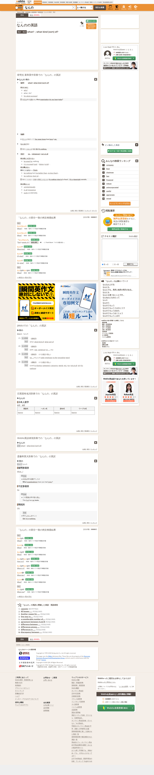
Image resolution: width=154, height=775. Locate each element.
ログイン (130, 8)
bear (108, 169)
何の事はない (25, 167)
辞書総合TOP (19, 693)
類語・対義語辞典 (77, 683)
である (35, 170)
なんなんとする (109, 284)
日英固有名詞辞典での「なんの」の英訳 (37, 393)
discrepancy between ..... (31, 632)
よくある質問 (123, 686)
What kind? (21, 249)
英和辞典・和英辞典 (31, 12)
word (68, 358)
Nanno (20, 412)
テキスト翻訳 (110, 236)
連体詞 (33, 338)
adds (43, 358)
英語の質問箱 (76, 712)
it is (27, 519)
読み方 (19, 334)
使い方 (116, 9)
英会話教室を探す (108, 2)
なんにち (106, 287)
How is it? (20, 561)
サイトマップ (19, 691)
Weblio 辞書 (20, 12)
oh (79, 365)
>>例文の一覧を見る (24, 277)
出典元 (72, 210)
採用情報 (46, 710)
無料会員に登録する (120, 229)
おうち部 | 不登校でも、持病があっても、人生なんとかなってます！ (82, 753)
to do (46, 164)
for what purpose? (31, 96)
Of (18, 256)
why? (26, 90)
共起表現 (56, 2)
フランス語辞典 (77, 699)
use (35, 164)
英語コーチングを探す (96, 2)
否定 (22, 154)
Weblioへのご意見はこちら (107, 682)
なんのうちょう (109, 305)
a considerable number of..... (33, 619)
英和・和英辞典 (106, 326)
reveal (108, 199)
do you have (53, 99)
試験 (31, 99)
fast (107, 176)
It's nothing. (42, 149)
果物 (27, 497)
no (29, 154)
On (18, 263)
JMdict (50, 656)
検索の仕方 (18, 683)
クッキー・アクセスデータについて (27, 699)
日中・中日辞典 (106, 328)
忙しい (24, 139)
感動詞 (33, 362)
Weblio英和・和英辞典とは (24, 680)
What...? (20, 472)
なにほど (24, 144)
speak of (25, 242)
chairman (110, 172)
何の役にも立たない (27, 158)
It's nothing (53, 179)
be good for (28, 161)
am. (55, 139)
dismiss (39, 365)
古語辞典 (104, 331)
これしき (29, 149)
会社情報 (46, 708)
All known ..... (26, 611)
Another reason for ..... (30, 614)
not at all (44, 154)
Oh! (37, 149)
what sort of (49, 342)
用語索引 (81, 210)
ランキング (87, 210)
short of (35, 176)
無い (38, 497)
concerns (54, 365)
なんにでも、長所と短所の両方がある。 (118, 290)
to (35, 365)
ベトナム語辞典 (106, 337)
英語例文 (44, 2)
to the (55, 358)
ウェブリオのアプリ (21, 705)
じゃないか (44, 179)
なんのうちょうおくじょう (113, 313)
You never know (40, 139)
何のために (24, 87)
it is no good (28, 164)
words (61, 365)
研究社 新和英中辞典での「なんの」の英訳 (39, 74)
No (18, 490)
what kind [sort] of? (41, 83)
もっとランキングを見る (120, 203)
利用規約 (18, 685)
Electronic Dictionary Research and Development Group (63, 657)
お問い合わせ (47, 680)
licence (43, 660)
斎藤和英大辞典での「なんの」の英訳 (36, 456)
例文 (31, 15)
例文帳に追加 (32, 226)
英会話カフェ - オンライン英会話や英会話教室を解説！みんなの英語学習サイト (82, 745)
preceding (61, 358)
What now (20, 592)
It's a (71, 179)
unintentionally (29, 187)
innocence (32, 190)
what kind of (39, 342)
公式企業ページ (48, 705)
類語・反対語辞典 (107, 324)
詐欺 (34, 179)
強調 (22, 134)
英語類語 (50, 2)
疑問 (22, 83)
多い (48, 354)
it (28, 242)
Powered (109, 180)
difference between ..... (30, 624)
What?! (19, 228)
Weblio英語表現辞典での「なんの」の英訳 (39, 438)
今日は (24, 99)
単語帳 (104, 343)
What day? (21, 575)
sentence (41, 350)
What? (19, 235)
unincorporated (112, 187)
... (49, 350)
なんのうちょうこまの (111, 316)
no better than (41, 173)
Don (19, 242)
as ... (32, 358)
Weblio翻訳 (133, 236)
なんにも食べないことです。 (114, 295)
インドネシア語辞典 (107, 333)
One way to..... (27, 616)
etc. (65, 365)
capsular (24, 609)
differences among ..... (30, 627)
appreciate (110, 195)
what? (30, 83)
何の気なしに (25, 184)
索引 (76, 210)
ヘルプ (17, 696)
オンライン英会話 (84, 2)
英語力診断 (69, 2)
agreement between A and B (33, 622)
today (60, 99)
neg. (36, 350)
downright (76, 179)
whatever (36, 154)
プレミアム (123, 8)
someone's (47, 365)
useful (108, 191)
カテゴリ (94, 210)
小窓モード (110, 8)
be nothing (28, 173)
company (110, 165)
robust (108, 184)
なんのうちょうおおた (111, 310)
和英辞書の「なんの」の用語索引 (23, 644)
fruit (27, 500)
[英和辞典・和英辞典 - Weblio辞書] (20, 1)
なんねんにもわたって (111, 297)
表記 (44, 354)
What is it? (21, 568)
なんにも (106, 292)
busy (51, 139)
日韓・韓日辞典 (106, 329)
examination (44, 99)
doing (41, 164)
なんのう (106, 303)
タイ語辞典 (105, 335)
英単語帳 (62, 2)
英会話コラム (105, 346)
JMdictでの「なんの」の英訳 (31, 325)
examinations (32, 482)
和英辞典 (40, 12)
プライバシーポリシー (22, 688)
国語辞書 (104, 322)
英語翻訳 (75, 2)
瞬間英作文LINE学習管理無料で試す (91, 26)
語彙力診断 (105, 344)
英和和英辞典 (37, 2)
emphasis (48, 358)
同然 (39, 179)
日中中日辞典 (76, 693)
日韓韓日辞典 (76, 696)
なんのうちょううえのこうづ (114, 308)
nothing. (32, 519)
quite (26, 193)
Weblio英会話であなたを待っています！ (119, 379)
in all (26, 190)
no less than (52, 173)
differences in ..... (28, 629)
